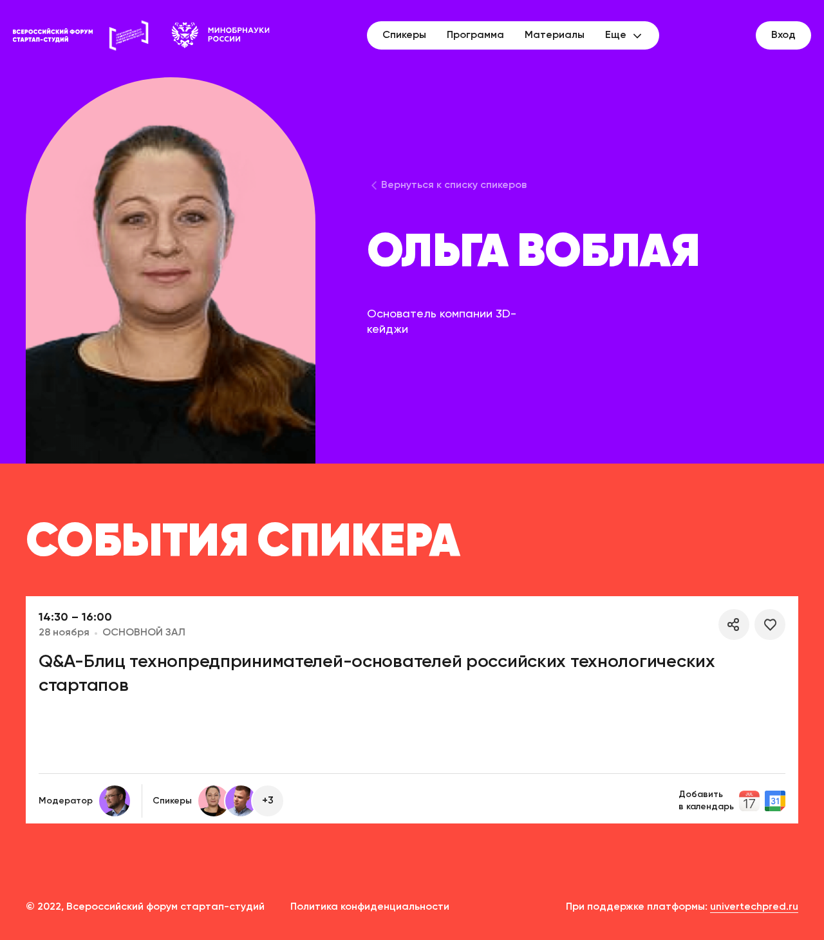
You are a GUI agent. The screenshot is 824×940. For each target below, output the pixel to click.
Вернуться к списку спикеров (454, 185)
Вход (783, 35)
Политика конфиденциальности (369, 907)
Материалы (555, 35)
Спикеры (404, 35)
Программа (475, 35)
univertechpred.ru (754, 907)
